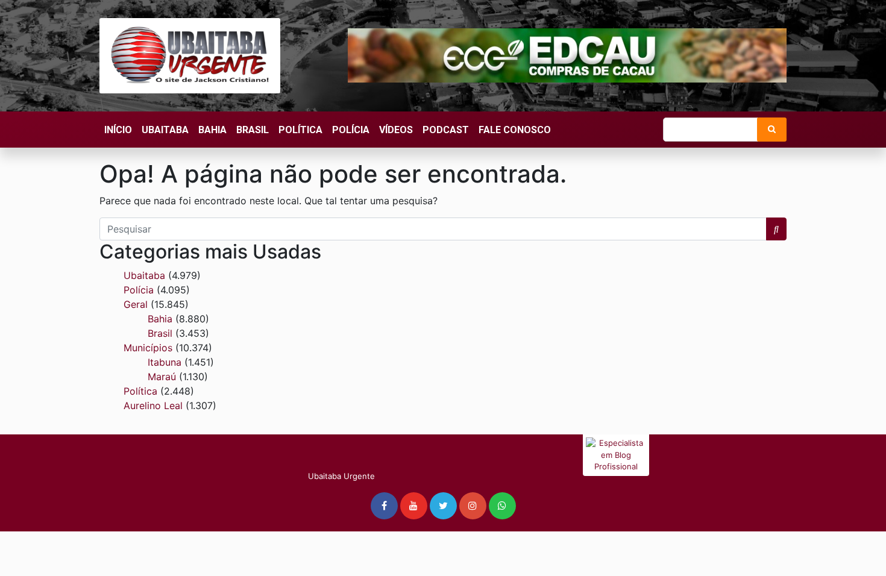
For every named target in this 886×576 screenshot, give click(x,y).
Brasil (160, 333)
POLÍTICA (300, 130)
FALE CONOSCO (515, 130)
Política (140, 391)
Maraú (162, 377)
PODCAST (446, 130)
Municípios (148, 348)
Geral (136, 304)
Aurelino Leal (153, 405)
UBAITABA (165, 130)
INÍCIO (118, 130)
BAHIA (212, 130)
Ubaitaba (144, 275)
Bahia (160, 319)
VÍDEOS (396, 130)
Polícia (139, 290)
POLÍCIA (350, 130)
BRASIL (252, 130)
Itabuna (164, 362)
